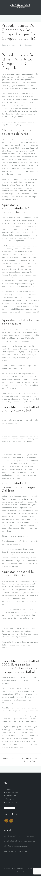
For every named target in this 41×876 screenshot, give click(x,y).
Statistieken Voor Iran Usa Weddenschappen (20, 623)
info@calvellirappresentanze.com (23, 841)
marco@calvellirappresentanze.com (18, 851)
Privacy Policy (11, 802)
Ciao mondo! (8, 758)
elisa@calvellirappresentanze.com (17, 846)
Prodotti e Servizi (13, 792)
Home (8, 789)
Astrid (32, 868)
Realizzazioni (11, 796)
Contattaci (10, 799)
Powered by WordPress (13, 868)
